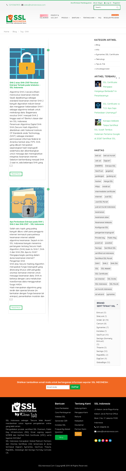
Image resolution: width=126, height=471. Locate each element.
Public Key (112, 238)
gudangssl (99, 176)
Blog (98, 45)
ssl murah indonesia (103, 289)
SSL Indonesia (101, 284)
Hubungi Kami (81, 408)
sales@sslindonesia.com (35, 5)
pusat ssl (98, 243)
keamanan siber (102, 217)
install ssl (106, 186)
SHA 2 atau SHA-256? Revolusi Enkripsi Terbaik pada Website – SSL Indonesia (25, 85)
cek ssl (98, 160)
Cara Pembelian (62, 408)
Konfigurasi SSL (101, 227)
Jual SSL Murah (101, 202)
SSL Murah (114, 284)
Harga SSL (108, 181)
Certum (100, 323)
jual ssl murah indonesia (105, 207)
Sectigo (98, 248)
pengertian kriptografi (104, 232)
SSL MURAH (44, 17)
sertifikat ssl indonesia (104, 253)
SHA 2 (105, 263)
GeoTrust (99, 171)
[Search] (117, 7)
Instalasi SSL (60, 425)
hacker (98, 181)
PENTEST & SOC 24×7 (55, 16)
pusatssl (108, 243)
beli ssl (98, 155)
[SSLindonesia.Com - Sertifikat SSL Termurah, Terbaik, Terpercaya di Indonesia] (16, 19)
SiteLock (100, 316)
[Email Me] (95, 440)
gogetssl (109, 171)
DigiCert (100, 358)
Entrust (100, 312)
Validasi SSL (60, 416)
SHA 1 (97, 263)
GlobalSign (101, 362)
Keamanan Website (103, 222)
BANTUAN (75, 18)
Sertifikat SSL (110, 248)
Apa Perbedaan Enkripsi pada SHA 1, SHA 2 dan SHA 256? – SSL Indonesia (27, 222)
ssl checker (100, 279)
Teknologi (100, 59)
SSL (96, 268)
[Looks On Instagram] (103, 440)
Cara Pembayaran (63, 412)
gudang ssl (111, 176)
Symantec (101, 327)
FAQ (99, 18)
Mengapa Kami (81, 412)
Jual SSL (108, 196)
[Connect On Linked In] (110, 440)
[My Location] (99, 440)
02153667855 (14, 5)
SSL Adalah (105, 268)
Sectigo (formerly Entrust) (104, 339)
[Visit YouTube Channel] (106, 440)
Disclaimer (79, 425)
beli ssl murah (109, 155)
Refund (78, 416)
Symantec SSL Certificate (107, 54)
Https (97, 186)
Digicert (107, 160)
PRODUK (65, 18)
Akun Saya (97, 3)
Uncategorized (102, 68)
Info (97, 49)
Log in (108, 3)
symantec (111, 294)
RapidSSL (101, 355)
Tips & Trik (100, 64)
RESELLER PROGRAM (111, 17)
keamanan (99, 212)
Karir (78, 434)
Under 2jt (101, 320)
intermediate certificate (105, 191)
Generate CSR (61, 421)
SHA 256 (114, 263)
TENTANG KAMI (88, 18)
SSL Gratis (112, 279)
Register (116, 3)
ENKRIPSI (99, 166)
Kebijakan (79, 421)
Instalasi (100, 331)
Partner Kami (80, 429)
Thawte (100, 347)
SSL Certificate (101, 273)
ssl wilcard (99, 294)
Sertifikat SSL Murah (103, 258)
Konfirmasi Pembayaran (81, 3)
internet (98, 196)
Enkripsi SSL (110, 166)
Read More (16, 174)
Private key (100, 238)
